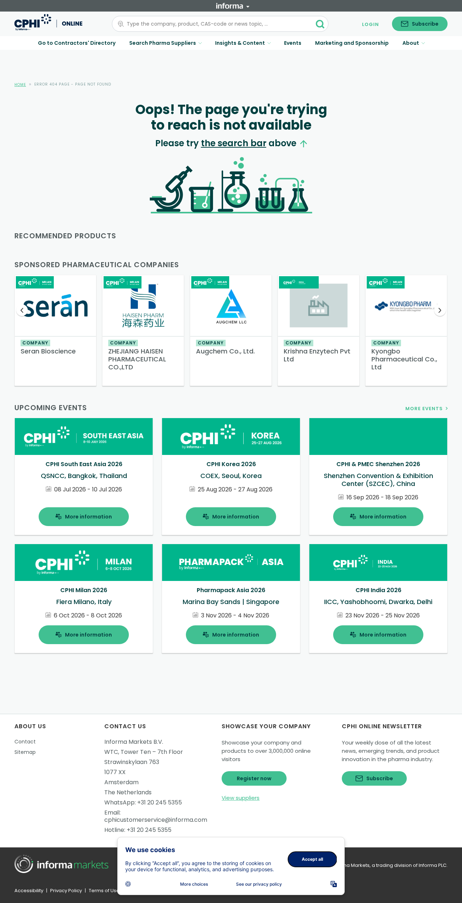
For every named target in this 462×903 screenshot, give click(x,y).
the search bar (233, 143)
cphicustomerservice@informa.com (155, 820)
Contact (25, 741)
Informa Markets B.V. (133, 742)
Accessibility (28, 890)
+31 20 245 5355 (159, 802)
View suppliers (241, 798)
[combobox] (216, 23)
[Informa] (232, 6)
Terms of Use (104, 890)
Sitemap (25, 752)
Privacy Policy (66, 890)
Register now (254, 778)
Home (20, 84)
